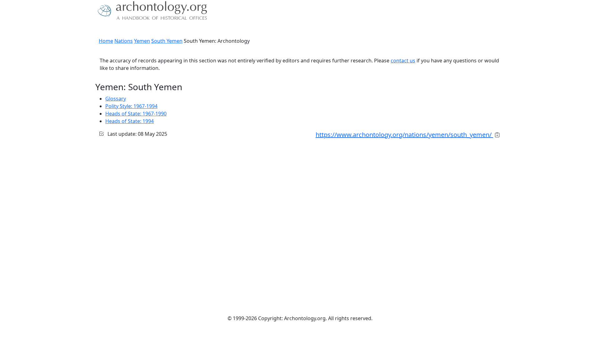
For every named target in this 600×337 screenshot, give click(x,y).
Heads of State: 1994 (129, 121)
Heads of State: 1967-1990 (136, 113)
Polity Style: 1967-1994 (131, 106)
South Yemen (166, 40)
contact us (403, 60)
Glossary (115, 98)
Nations (123, 40)
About (116, 29)
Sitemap (222, 29)
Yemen (142, 40)
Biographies (193, 29)
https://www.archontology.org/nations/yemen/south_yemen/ (404, 134)
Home (106, 40)
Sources (164, 29)
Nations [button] (137, 29)
